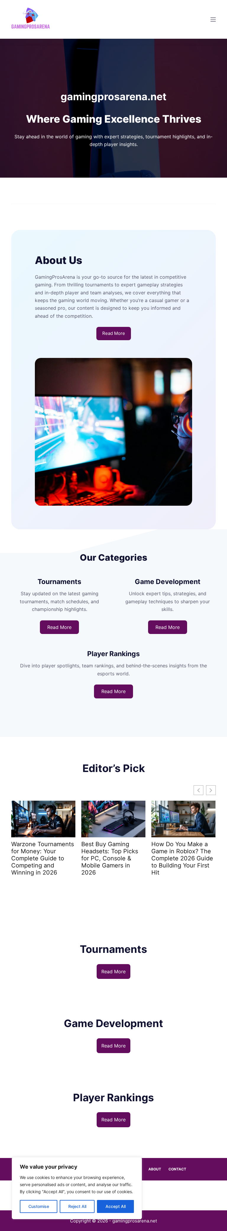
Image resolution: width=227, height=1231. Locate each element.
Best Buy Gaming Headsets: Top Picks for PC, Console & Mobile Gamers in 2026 (109, 858)
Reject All (77, 1206)
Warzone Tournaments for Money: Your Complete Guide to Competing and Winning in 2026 (42, 858)
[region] (77, 1188)
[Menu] (213, 19)
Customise (38, 1206)
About (154, 1169)
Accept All (116, 1206)
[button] (211, 790)
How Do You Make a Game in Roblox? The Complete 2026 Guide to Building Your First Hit (182, 858)
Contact (177, 1169)
